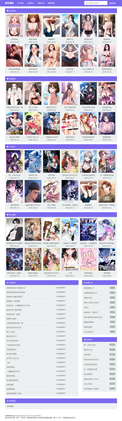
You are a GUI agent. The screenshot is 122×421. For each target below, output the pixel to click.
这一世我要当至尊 (107, 175)
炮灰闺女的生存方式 (69, 175)
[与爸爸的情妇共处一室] (14, 93)
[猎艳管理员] (107, 123)
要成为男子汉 (51, 107)
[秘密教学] (51, 25)
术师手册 (51, 175)
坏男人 (86, 307)
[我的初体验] (70, 123)
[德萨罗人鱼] (33, 161)
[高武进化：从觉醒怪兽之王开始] (88, 229)
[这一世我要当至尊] (107, 161)
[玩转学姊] (70, 55)
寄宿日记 (70, 39)
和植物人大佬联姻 (70, 243)
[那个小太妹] (33, 93)
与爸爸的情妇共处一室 (14, 107)
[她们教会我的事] (88, 123)
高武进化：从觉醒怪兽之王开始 (18, 305)
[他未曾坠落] (14, 191)
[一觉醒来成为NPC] (51, 123)
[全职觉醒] (107, 259)
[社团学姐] (14, 25)
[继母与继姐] (51, 55)
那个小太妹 (33, 107)
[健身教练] (107, 25)
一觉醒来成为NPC (51, 137)
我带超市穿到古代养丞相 (16, 292)
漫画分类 (41, 3)
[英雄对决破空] (33, 259)
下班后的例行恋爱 (88, 107)
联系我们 (38, 416)
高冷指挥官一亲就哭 (69, 205)
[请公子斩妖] (51, 191)
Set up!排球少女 (88, 69)
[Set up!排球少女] (88, 55)
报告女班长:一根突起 (107, 205)
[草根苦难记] (88, 259)
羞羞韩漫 (51, 3)
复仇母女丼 (33, 69)
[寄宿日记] (70, 25)
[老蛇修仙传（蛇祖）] (14, 259)
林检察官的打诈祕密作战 (16, 288)
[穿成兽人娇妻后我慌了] (51, 229)
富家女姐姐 (33, 39)
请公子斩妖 (51, 205)
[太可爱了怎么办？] (33, 123)
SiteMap (32, 416)
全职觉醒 (107, 273)
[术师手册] (51, 161)
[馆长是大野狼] (14, 123)
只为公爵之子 (89, 332)
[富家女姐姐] (33, 25)
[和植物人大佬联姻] (70, 229)
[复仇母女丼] (33, 55)
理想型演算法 (107, 69)
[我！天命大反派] (14, 161)
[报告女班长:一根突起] (107, 191)
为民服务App (107, 107)
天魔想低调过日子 (90, 293)
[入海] (70, 259)
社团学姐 (14, 39)
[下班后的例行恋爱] (88, 93)
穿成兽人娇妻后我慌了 (51, 243)
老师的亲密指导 (14, 69)
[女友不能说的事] (70, 93)
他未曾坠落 (14, 205)
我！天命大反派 (14, 175)
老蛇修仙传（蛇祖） (14, 273)
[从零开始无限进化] (88, 161)
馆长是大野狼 (15, 137)
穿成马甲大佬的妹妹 (106, 243)
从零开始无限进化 (88, 175)
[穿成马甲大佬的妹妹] (107, 229)
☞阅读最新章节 (61, 288)
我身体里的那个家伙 (14, 393)
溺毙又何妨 (88, 297)
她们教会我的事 (88, 137)
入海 (70, 273)
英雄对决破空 (33, 273)
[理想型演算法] (107, 55)
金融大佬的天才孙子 (33, 205)
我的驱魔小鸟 (89, 288)
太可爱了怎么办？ (33, 137)
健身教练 (107, 39)
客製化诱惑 (88, 327)
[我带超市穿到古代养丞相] (33, 229)
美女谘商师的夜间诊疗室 (93, 317)
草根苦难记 (88, 273)
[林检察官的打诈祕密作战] (14, 229)
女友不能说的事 (70, 107)
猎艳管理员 (107, 137)
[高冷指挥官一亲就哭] (70, 191)
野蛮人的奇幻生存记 (91, 302)
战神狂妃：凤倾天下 (91, 312)
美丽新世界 (88, 39)
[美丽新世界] (88, 25)
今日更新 (20, 3)
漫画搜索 (112, 3)
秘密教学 (51, 39)
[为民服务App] (107, 93)
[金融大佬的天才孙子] (33, 191)
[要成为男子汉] (51, 93)
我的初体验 (70, 137)
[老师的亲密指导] (14, 55)
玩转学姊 (70, 69)
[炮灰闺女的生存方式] (70, 161)
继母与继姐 (51, 69)
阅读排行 (30, 3)
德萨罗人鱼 (33, 175)
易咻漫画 (9, 3)
